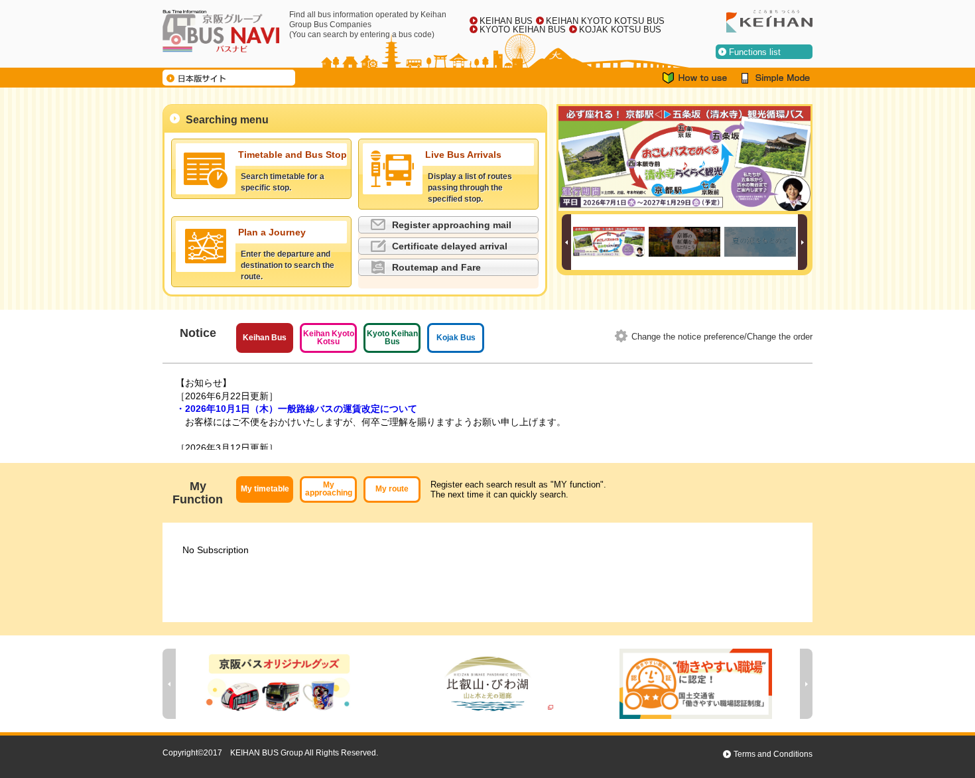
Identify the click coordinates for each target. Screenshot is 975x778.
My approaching (328, 488)
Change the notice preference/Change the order (721, 337)
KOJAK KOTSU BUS (620, 29)
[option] (684, 158)
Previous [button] (566, 242)
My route (392, 488)
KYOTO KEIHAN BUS (523, 29)
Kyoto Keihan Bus (392, 337)
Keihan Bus (265, 337)
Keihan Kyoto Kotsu (328, 337)
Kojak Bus (456, 337)
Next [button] (802, 242)
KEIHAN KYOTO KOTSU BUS (605, 21)
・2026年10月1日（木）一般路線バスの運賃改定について (296, 408)
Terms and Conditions (773, 754)
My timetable (265, 488)
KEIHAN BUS (506, 21)
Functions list (755, 52)
